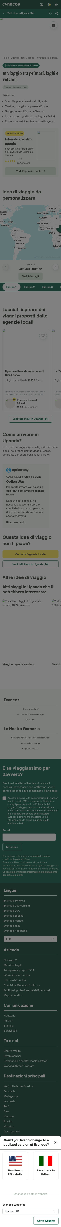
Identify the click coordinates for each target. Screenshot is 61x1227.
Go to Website (46, 1220)
